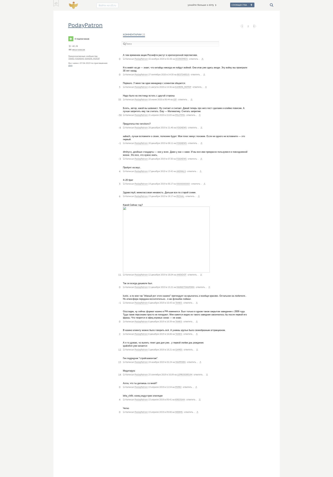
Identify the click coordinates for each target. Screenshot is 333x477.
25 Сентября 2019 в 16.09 (161, 374)
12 (119, 349)
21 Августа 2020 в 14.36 (160, 87)
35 (119, 99)
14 (119, 374)
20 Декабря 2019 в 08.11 (160, 143)
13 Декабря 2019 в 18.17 (160, 196)
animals (181, 171)
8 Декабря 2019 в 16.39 (160, 321)
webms (179, 412)
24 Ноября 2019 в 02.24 (160, 362)
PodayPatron (85, 25)
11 (119, 274)
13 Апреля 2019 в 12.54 (160, 387)
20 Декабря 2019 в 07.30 (160, 158)
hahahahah (183, 183)
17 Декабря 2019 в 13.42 (160, 171)
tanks (71, 58)
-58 (120, 115)
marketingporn (185, 287)
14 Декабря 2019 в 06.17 (160, 183)
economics (182, 59)
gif (175, 99)
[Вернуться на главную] (56, 3)
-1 (119, 143)
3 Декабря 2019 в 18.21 (160, 349)
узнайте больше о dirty (201, 4)
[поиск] (271, 5)
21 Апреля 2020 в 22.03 (160, 115)
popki (178, 387)
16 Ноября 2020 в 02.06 (160, 59)
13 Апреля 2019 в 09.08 (160, 412)
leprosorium (184, 374)
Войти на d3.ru (107, 5)
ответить (193, 59)
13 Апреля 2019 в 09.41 (160, 399)
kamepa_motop (92, 58)
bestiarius (183, 74)
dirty (70, 65)
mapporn (181, 362)
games (178, 349)
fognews (79, 58)
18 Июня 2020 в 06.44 (159, 99)
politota (180, 115)
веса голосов (78, 49)
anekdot (181, 274)
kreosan (180, 399)
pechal (180, 196)
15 (119, 362)
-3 (119, 158)
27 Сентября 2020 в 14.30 (161, 74)
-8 (119, 127)
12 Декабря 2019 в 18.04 (160, 274)
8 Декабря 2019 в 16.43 (160, 302)
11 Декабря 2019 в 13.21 (160, 287)
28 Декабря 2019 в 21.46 (160, 127)
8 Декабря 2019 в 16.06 (160, 334)
